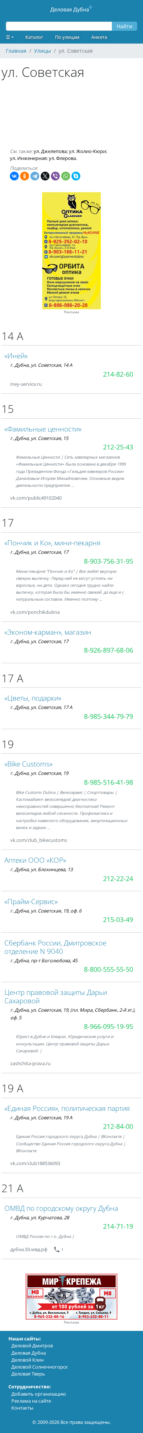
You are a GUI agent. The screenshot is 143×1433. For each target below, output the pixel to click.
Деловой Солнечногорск (39, 1366)
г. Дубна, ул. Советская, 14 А (41, 365)
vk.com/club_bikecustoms (38, 840)
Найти (124, 26)
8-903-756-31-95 (108, 561)
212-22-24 (118, 878)
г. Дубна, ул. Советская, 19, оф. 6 (45, 910)
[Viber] (55, 176)
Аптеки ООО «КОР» (35, 860)
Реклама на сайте (31, 1400)
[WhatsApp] (65, 176)
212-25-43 (118, 447)
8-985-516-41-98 (108, 782)
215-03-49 (118, 919)
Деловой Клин (27, 1360)
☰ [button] (8, 37)
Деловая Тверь (28, 1373)
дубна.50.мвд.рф (28, 1249)
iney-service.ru (26, 384)
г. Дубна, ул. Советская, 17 (39, 552)
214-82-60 (118, 374)
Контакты (22, 1407)
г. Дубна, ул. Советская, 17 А (41, 707)
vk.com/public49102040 (36, 498)
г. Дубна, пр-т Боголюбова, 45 (43, 960)
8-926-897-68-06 (108, 650)
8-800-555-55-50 (108, 969)
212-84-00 (118, 1126)
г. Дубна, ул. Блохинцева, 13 (41, 869)
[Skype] (76, 176)
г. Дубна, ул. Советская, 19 (39, 773)
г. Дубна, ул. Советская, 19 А (41, 1117)
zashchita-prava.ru (30, 1063)
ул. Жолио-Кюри (87, 151)
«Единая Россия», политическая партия (67, 1108)
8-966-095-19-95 (108, 1026)
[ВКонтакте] (14, 176)
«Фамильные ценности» (42, 429)
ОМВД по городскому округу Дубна (61, 1208)
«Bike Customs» (28, 764)
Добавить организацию (38, 1394)
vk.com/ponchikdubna (35, 612)
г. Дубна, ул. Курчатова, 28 (39, 1217)
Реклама (71, 312)
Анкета (99, 37)
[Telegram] (34, 176)
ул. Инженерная (28, 158)
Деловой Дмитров (32, 1345)
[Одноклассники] (24, 176)
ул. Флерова (62, 158)
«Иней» (15, 356)
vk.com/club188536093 (35, 1163)
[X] (45, 176)
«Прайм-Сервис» (31, 901)
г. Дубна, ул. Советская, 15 (39, 438)
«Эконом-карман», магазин (47, 632)
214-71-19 (118, 1226)
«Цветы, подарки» (32, 698)
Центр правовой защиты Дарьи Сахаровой (55, 996)
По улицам (67, 37)
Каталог (34, 37)
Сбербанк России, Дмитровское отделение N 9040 (55, 947)
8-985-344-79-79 (108, 716)
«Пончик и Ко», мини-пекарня (52, 543)
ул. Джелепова (50, 151)
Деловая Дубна (28, 1353)
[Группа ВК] (70, 498)
